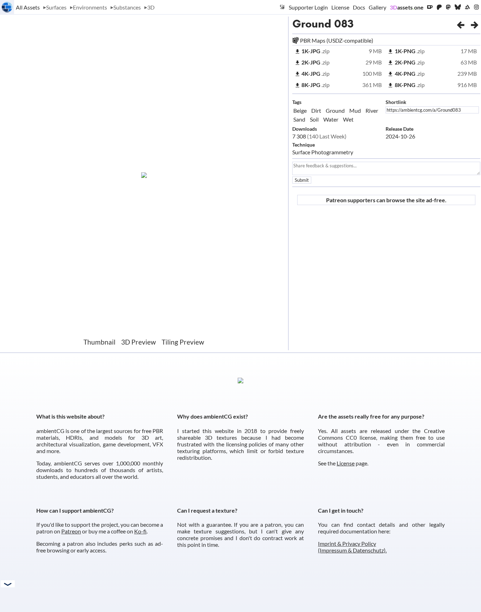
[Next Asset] (474, 23)
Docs (359, 7)
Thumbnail (99, 342)
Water (330, 119)
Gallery (377, 7)
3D (151, 7)
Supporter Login (308, 7)
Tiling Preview (183, 342)
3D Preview (138, 342)
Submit (302, 180)
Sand (299, 119)
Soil (314, 119)
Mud (355, 110)
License (340, 7)
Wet (348, 119)
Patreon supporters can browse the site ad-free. (386, 200)
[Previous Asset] (460, 23)
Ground (311, 23)
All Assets (28, 7)
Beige (300, 110)
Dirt (316, 110)
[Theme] (282, 7)
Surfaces (56, 7)
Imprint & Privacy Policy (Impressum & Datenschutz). (352, 547)
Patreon (71, 531)
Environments (90, 7)
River (372, 110)
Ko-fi (140, 531)
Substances (127, 7)
